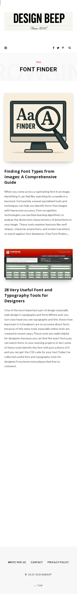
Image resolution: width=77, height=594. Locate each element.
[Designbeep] (38, 21)
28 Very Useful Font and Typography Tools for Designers (28, 295)
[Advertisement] (34, 460)
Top (40, 585)
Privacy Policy (58, 562)
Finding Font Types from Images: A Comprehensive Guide (30, 177)
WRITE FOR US (17, 562)
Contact (37, 562)
